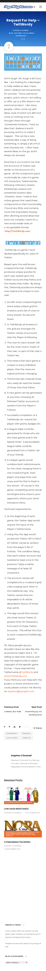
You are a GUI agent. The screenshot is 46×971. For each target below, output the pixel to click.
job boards (10, 833)
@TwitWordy (26, 672)
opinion (29, 802)
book (12, 802)
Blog (11, 33)
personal (26, 733)
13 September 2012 (12, 849)
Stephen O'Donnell (21, 30)
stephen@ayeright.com (21, 691)
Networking (12, 733)
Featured (18, 33)
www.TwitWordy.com (15, 676)
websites (26, 738)
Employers (28, 832)
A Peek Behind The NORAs (17, 842)
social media (28, 33)
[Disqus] (23, 886)
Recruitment (21, 834)
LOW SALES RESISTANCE (16, 808)
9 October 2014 (32, 813)
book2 (16, 802)
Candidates (19, 832)
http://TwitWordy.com (17, 231)
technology (20, 36)
